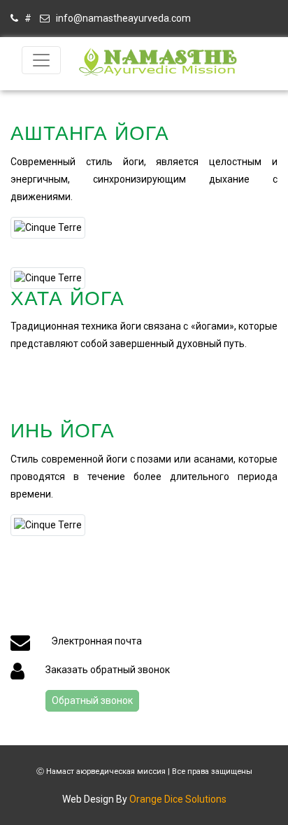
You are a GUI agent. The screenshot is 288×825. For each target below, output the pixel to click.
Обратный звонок (92, 700)
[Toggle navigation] (41, 60)
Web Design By (144, 799)
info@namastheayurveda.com (120, 18)
